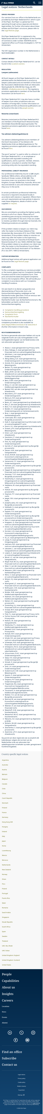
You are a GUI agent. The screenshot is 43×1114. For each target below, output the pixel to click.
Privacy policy (21, 1078)
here (23, 93)
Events (4, 1017)
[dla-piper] (8, 3)
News (4, 1012)
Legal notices (21, 1074)
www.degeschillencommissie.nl (13, 325)
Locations (5, 1006)
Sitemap (20, 1095)
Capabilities (10, 981)
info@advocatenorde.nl (17, 89)
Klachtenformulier (12, 316)
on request (12, 203)
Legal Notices (36, 1103)
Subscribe (9, 1058)
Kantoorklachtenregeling (14, 312)
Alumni (5, 1023)
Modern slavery (21, 1086)
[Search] (34, 2)
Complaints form (11, 314)
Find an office (12, 1052)
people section (27, 108)
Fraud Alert (21, 1090)
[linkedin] (10, 1033)
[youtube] (27, 1040)
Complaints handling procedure (17, 310)
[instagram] (33, 1033)
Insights (7, 994)
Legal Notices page (11, 30)
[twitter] (22, 1033)
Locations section (17, 64)
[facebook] (16, 1040)
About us (8, 987)
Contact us (9, 1065)
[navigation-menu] (39, 2)
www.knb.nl (32, 325)
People (7, 974)
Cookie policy (21, 1082)
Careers (7, 1000)
